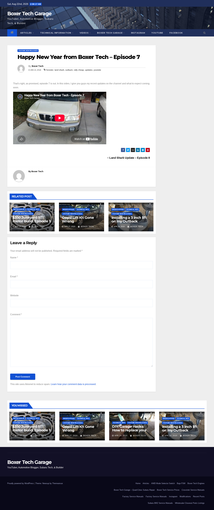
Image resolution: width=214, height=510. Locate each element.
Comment (16, 314)
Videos (84, 33)
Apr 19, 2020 (121, 436)
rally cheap (79, 70)
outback (69, 70)
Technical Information (55, 33)
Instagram (138, 33)
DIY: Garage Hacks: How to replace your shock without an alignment (129, 432)
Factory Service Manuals (133, 496)
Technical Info (33, 209)
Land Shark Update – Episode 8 (129, 157)
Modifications (68, 209)
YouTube (157, 33)
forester (49, 70)
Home (138, 483)
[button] (204, 33)
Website (14, 295)
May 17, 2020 (21, 436)
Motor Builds (19, 209)
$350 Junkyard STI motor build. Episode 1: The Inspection (32, 221)
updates (88, 70)
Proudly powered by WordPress (20, 483)
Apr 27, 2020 (71, 436)
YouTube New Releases (28, 50)
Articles (26, 33)
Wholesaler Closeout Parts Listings (190, 503)
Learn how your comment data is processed (73, 384)
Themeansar (57, 483)
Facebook (176, 33)
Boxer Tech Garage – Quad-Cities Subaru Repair (134, 490)
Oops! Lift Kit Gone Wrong (78, 219)
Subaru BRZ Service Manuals (160, 503)
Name (14, 257)
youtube (97, 70)
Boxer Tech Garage (29, 14)
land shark (59, 70)
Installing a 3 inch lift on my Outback (129, 219)
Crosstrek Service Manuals (193, 490)
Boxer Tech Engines (196, 483)
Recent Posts (199, 496)
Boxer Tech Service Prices (168, 490)
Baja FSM (181, 483)
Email (14, 276)
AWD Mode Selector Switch (163, 483)
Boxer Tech (38, 66)
